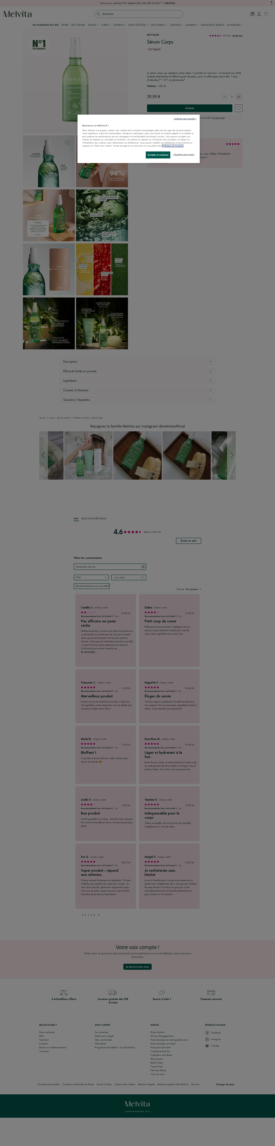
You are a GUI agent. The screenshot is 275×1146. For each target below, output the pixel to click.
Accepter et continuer (158, 155)
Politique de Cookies (172, 146)
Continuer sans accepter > (185, 119)
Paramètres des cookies (183, 155)
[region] (139, 139)
